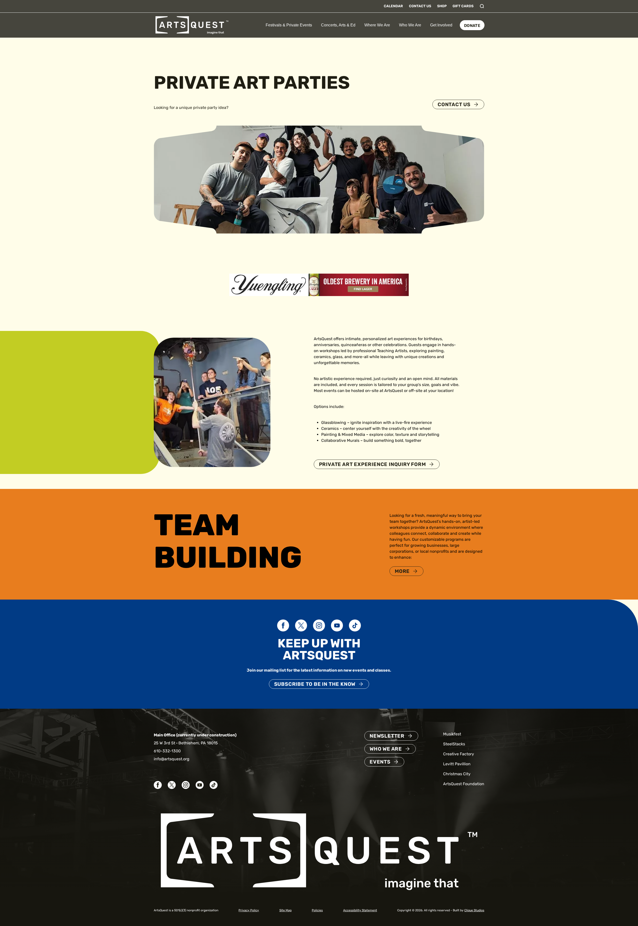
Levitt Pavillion (457, 764)
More (402, 571)
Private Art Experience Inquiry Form (372, 464)
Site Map (285, 910)
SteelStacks (454, 744)
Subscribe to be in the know (315, 684)
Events (380, 762)
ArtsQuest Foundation (463, 783)
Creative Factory (458, 754)
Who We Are (410, 25)
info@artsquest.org (171, 759)
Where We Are (377, 25)
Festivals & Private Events (289, 25)
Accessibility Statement (360, 910)
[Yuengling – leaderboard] (319, 284)
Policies (317, 910)
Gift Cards (463, 6)
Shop (442, 6)
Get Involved (441, 25)
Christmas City (457, 774)
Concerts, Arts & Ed (338, 25)
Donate (472, 25)
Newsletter (387, 736)
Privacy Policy (249, 910)
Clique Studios (474, 910)
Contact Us (420, 6)
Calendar (393, 6)
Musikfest (452, 734)
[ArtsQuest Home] (192, 24)
